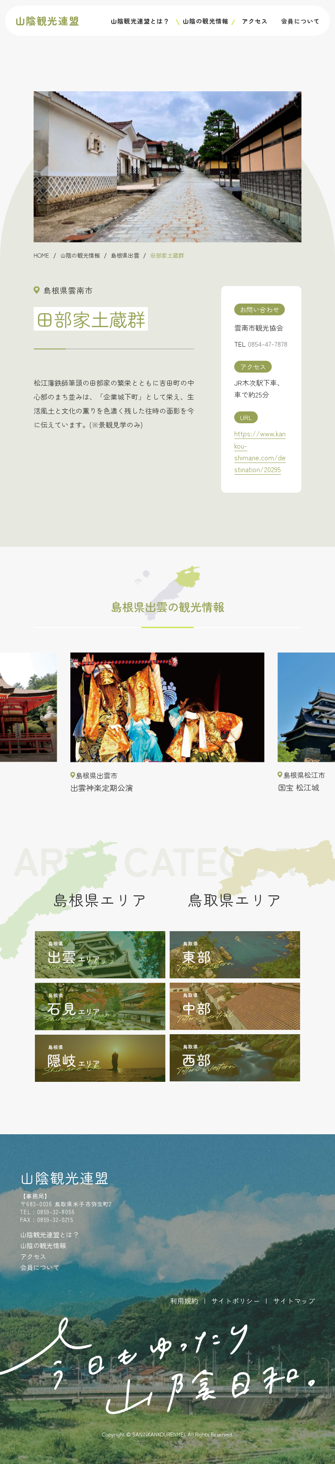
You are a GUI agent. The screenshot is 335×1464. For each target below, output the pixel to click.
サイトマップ (294, 1300)
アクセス (255, 21)
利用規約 (184, 1300)
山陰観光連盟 (47, 20)
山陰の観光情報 (206, 21)
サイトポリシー (235, 1300)
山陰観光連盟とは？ (140, 21)
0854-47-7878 (267, 343)
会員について (300, 21)
